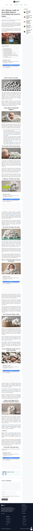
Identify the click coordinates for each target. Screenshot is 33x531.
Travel (6, 4)
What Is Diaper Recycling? (7, 48)
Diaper (11, 4)
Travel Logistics (8, 519)
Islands (7, 524)
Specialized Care (8, 521)
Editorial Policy (25, 519)
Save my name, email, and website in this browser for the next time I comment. (11, 497)
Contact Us (25, 4)
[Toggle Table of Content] (17, 47)
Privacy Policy (24, 524)
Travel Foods (16, 4)
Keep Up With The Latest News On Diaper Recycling (10, 54)
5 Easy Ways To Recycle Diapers (7, 49)
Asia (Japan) (23, 511)
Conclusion (6, 56)
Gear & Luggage (8, 518)
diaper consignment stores (10, 134)
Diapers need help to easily (14, 214)
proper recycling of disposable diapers (10, 425)
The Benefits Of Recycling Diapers (8, 50)
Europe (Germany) (24, 508)
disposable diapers (8, 242)
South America (24, 513)
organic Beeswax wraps (6, 389)
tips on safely (11, 28)
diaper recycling (17, 394)
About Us (21, 4)
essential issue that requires (14, 432)
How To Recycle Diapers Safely (8, 53)
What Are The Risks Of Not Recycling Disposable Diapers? (11, 55)
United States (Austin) (25, 506)
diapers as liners (15, 337)
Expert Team (24, 521)
